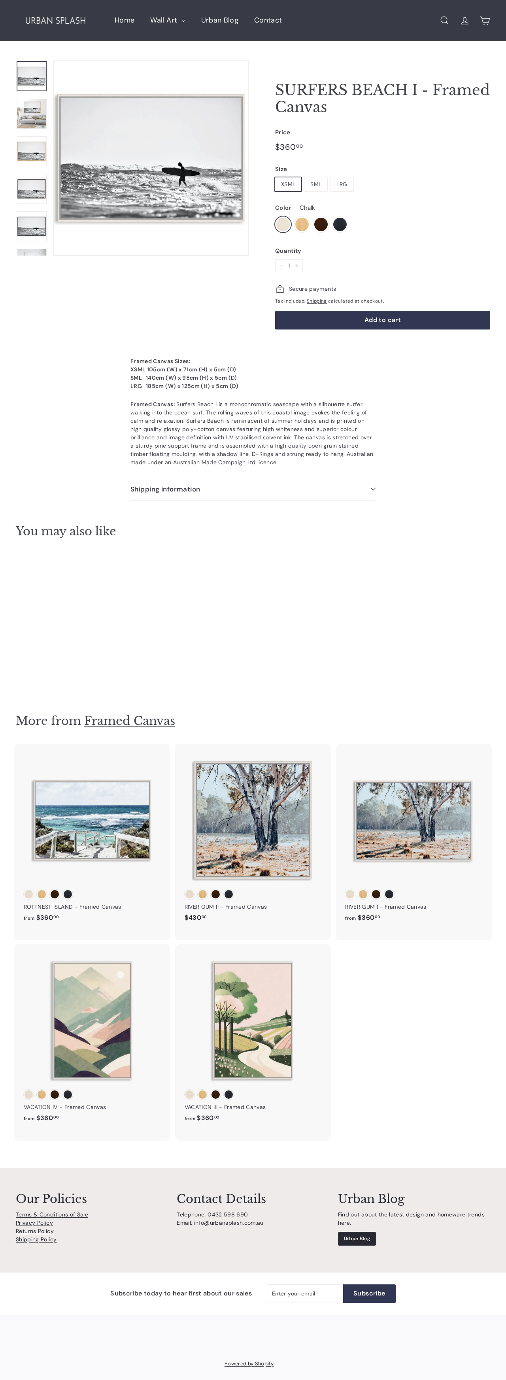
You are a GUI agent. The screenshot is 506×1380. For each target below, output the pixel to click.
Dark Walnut (321, 224)
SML (315, 184)
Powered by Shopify (249, 1363)
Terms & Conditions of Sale (52, 1214)
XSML (288, 184)
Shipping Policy (36, 1239)
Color (295, 208)
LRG (341, 184)
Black (340, 224)
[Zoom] (151, 158)
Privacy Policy (34, 1222)
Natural (302, 224)
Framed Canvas (129, 721)
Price (283, 132)
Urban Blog (220, 20)
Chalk (283, 224)
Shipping (317, 301)
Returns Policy (35, 1231)
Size (281, 169)
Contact (268, 20)
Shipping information (165, 489)
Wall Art (164, 20)
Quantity (288, 251)
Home (124, 20)
